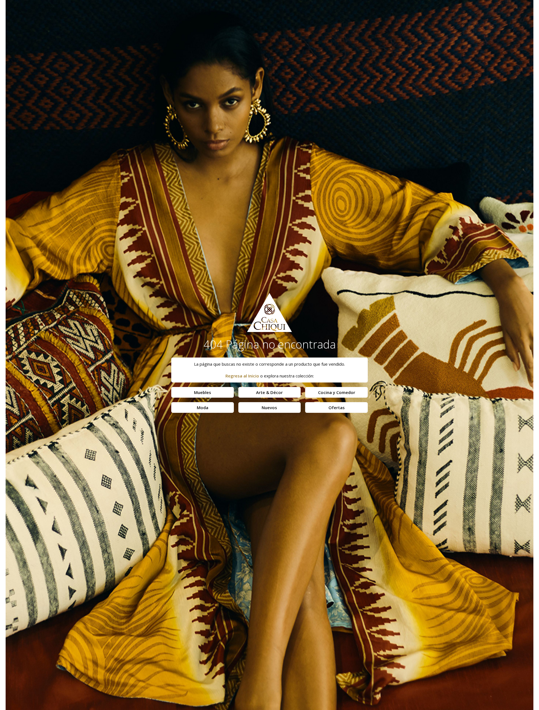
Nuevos (269, 407)
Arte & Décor (269, 392)
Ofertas (336, 407)
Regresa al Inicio (242, 376)
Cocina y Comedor (336, 392)
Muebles (202, 392)
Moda (202, 407)
